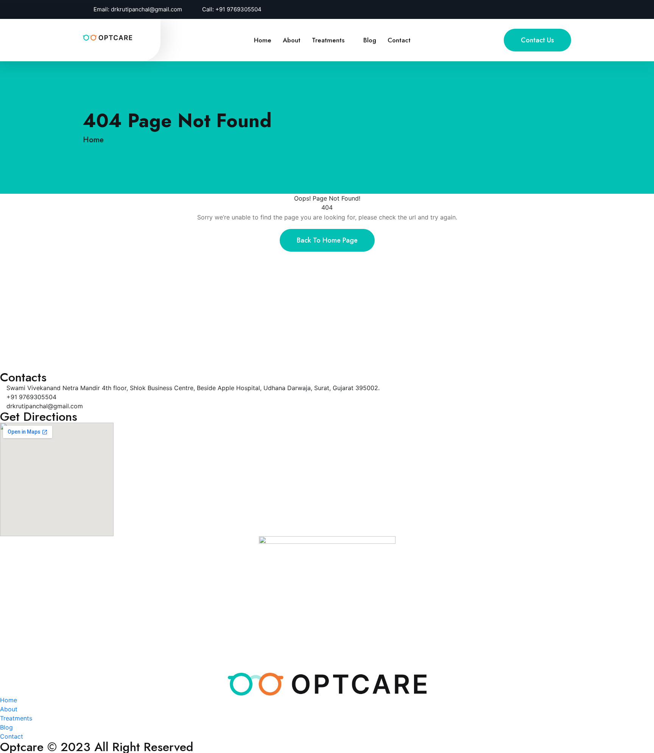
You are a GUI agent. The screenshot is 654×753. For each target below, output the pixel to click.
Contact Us (537, 40)
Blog (369, 40)
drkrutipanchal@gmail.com (146, 9)
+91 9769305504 (238, 9)
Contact (399, 40)
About (292, 40)
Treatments (328, 40)
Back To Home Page (327, 240)
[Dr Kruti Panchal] (107, 37)
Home (262, 40)
